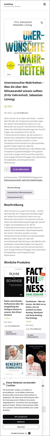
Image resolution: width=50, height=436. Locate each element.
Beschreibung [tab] (13, 187)
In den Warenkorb (21, 169)
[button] (42, 23)
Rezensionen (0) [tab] (14, 197)
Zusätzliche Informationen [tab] (19, 192)
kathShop (8, 4)
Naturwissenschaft (12, 180)
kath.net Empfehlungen (32, 180)
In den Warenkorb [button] (11, 333)
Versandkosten (22, 113)
